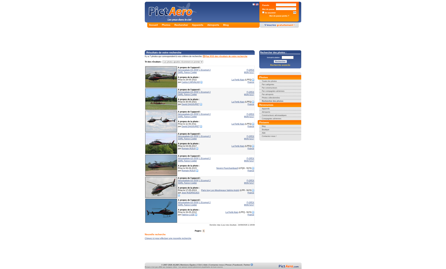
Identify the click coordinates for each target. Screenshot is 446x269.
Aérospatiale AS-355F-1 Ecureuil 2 (194, 70)
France (251, 82)
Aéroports (213, 25)
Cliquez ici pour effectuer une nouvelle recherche (168, 238)
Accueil (153, 25)
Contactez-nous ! (269, 136)
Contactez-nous (216, 265)
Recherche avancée (280, 65)
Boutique (265, 129)
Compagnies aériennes (271, 119)
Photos (166, 25)
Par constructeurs (269, 88)
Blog (226, 25)
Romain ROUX (189, 148)
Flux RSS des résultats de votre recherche (226, 56)
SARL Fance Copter (187, 72)
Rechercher (181, 25)
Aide (264, 133)
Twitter (247, 265)
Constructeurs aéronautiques (274, 115)
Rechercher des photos (272, 101)
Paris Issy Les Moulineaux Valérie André (220, 190)
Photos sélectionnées (271, 98)
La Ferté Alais (238, 80)
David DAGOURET (190, 104)
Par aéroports (268, 94)
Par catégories (268, 84)
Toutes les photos (269, 81)
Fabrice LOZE (188, 214)
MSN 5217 (249, 72)
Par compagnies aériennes (273, 91)
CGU (199, 265)
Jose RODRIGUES (190, 193)
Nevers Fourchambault (227, 168)
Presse (228, 265)
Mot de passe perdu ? (279, 16)
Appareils (197, 25)
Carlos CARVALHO (191, 82)
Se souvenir (270, 13)
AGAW (176, 265)
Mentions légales (188, 265)
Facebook (237, 265)
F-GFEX (250, 70)
